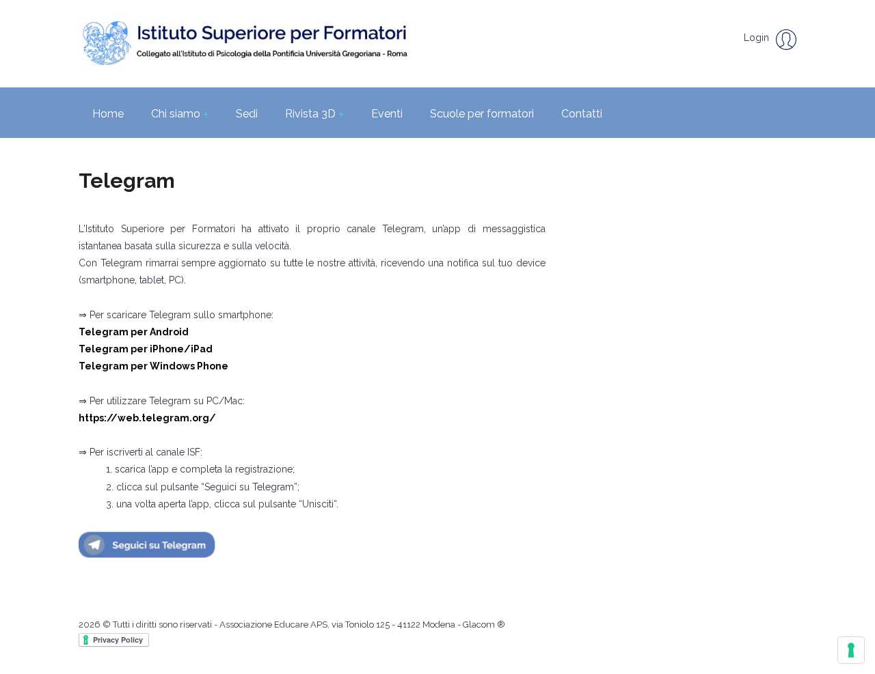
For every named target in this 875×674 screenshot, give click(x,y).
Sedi (247, 113)
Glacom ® (484, 624)
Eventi (387, 113)
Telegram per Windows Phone (153, 366)
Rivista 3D (314, 113)
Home (108, 113)
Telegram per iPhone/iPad (146, 348)
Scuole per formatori (482, 113)
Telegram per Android (134, 331)
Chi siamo (179, 113)
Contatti (581, 113)
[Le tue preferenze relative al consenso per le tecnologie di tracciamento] (851, 650)
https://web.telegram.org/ (147, 417)
